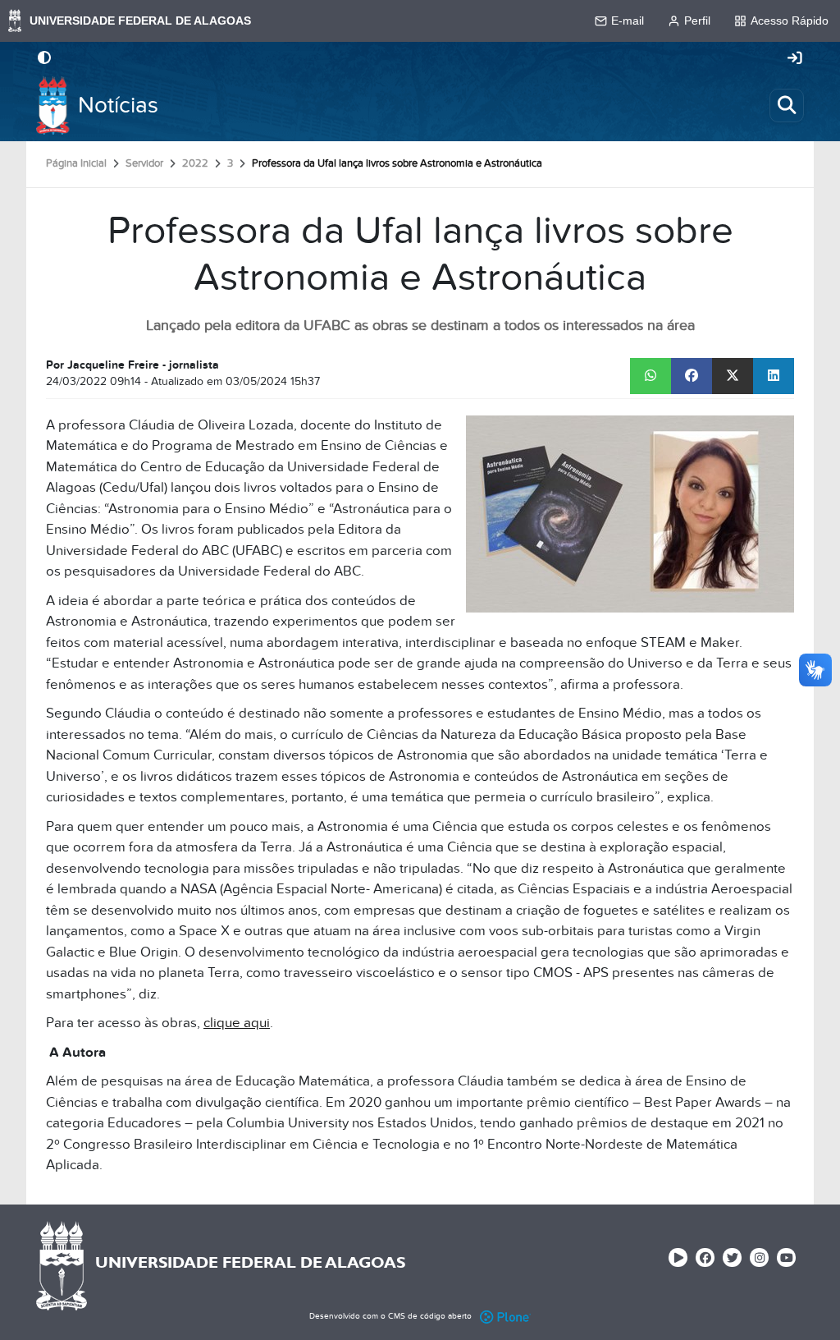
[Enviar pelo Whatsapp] (650, 376)
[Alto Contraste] (44, 59)
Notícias (118, 105)
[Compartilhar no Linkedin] (773, 376)
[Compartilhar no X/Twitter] (732, 376)
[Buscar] (786, 105)
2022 (195, 163)
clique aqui (236, 1023)
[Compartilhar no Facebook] (691, 376)
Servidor (144, 163)
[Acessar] (795, 59)
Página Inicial (76, 163)
